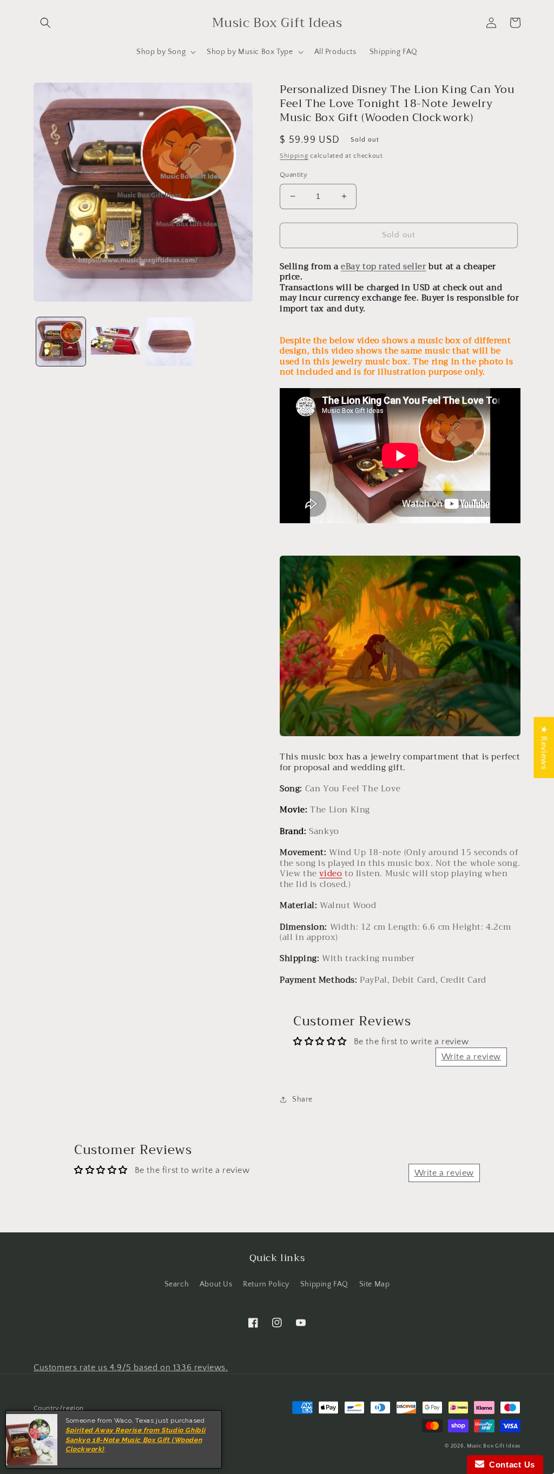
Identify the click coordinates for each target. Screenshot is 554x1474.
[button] (45, 23)
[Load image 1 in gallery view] (60, 341)
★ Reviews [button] (544, 747)
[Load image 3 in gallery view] (170, 341)
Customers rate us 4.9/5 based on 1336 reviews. (131, 1367)
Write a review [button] (471, 1057)
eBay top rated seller (383, 266)
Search (176, 1284)
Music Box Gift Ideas (493, 1446)
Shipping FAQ (324, 1284)
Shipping (294, 155)
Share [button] (302, 1099)
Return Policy (266, 1284)
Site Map (374, 1284)
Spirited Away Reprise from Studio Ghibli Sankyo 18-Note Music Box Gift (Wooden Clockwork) (135, 1439)
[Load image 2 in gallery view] (115, 341)
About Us (216, 1284)
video (330, 873)
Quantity (293, 174)
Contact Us (509, 1464)
